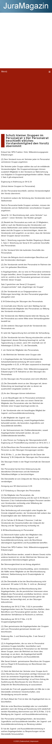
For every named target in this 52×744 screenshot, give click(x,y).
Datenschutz (24, 741)
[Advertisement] (26, 40)
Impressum (34, 741)
